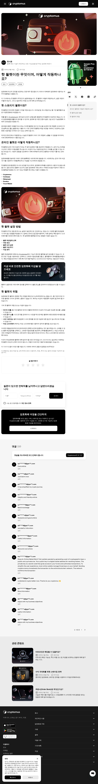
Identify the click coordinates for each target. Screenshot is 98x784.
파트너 (30, 777)
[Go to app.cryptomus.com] (16, 3)
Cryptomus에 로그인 (75, 455)
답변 (19, 468)
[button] (33, 205)
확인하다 (13, 777)
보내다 (56, 396)
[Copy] (95, 97)
